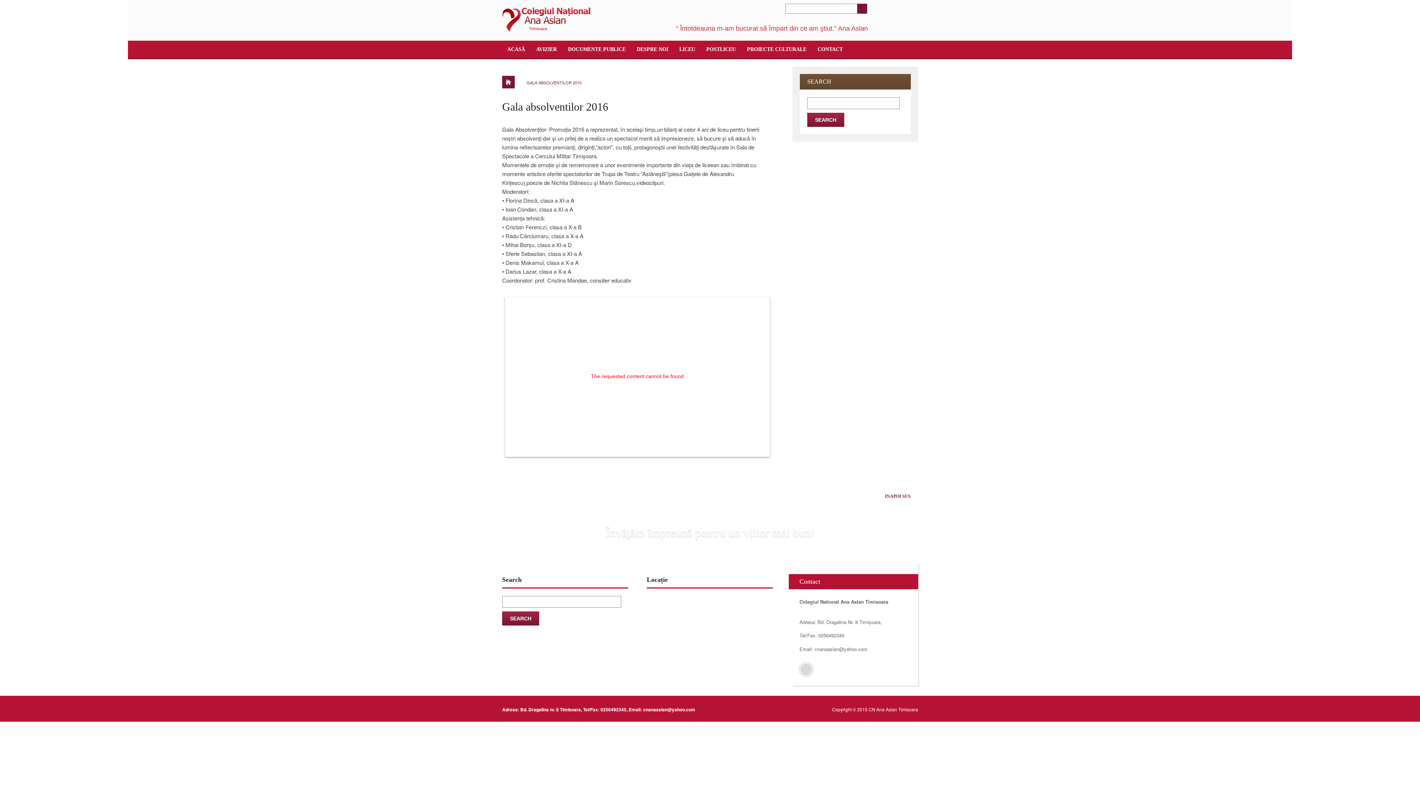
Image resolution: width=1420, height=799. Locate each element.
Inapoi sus (898, 496)
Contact (830, 49)
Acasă (516, 49)
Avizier (546, 49)
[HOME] (508, 82)
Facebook (806, 669)
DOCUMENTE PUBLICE (597, 49)
